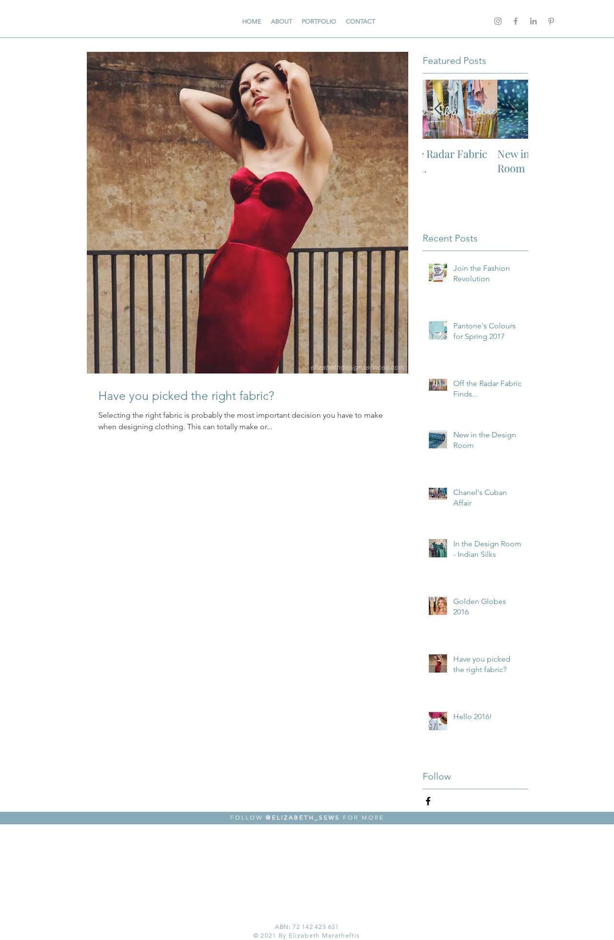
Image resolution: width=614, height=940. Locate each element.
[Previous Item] (438, 109)
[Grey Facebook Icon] (515, 21)
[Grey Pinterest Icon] (551, 21)
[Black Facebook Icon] (428, 801)
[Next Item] (512, 109)
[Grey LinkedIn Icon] (533, 21)
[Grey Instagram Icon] (498, 21)
